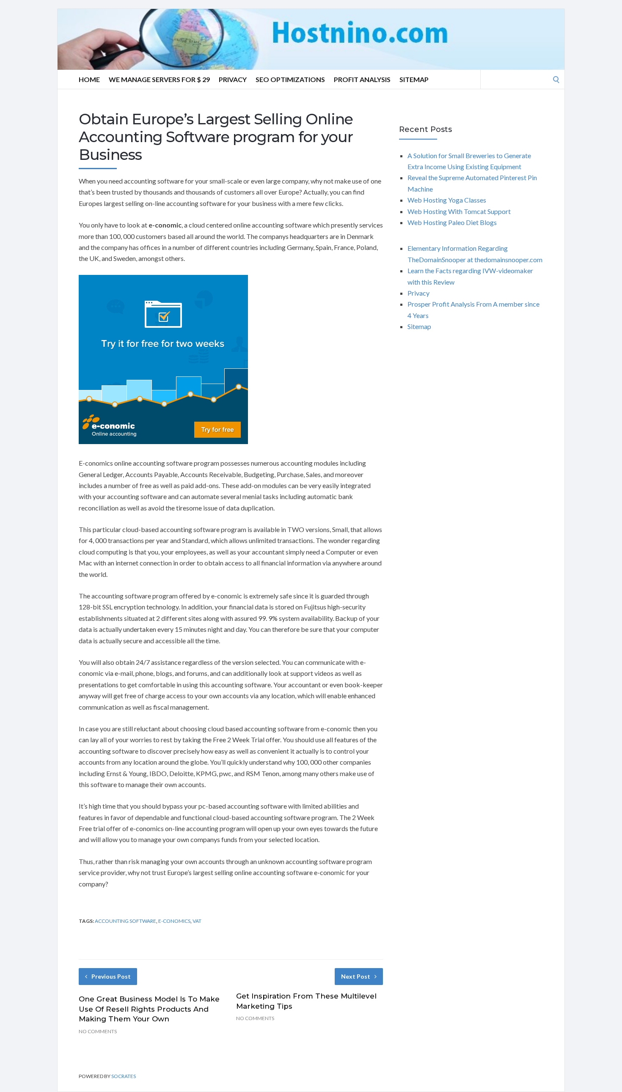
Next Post (355, 976)
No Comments (98, 1031)
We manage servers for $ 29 (159, 79)
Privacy (233, 79)
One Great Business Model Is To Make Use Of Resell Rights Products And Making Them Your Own (149, 1009)
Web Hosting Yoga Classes (446, 200)
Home (89, 79)
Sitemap (414, 79)
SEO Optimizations (290, 79)
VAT (197, 921)
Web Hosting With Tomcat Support (459, 211)
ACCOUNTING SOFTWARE (125, 921)
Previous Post (111, 976)
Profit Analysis (362, 79)
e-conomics (174, 921)
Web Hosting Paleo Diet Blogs (452, 222)
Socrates (123, 1076)
